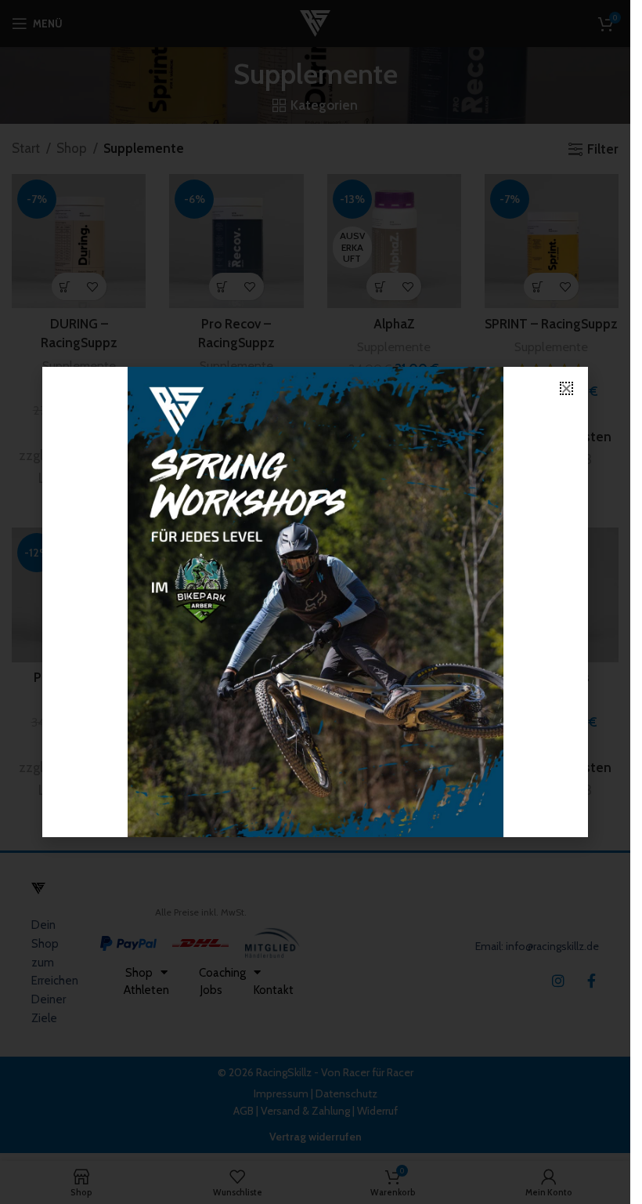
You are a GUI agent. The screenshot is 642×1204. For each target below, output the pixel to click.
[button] (566, 388)
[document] (315, 602)
